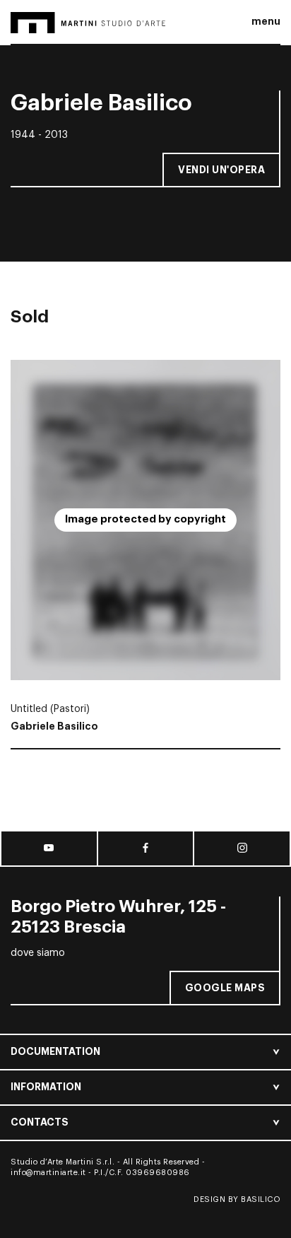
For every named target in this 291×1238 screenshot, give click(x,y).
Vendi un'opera (221, 170)
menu (265, 21)
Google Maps (225, 988)
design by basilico (237, 1199)
